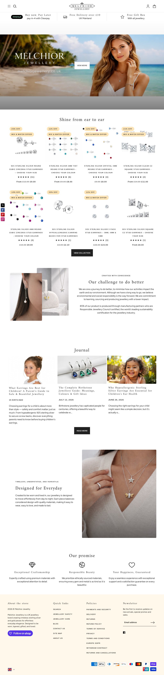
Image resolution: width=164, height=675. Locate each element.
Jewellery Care (61, 619)
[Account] (148, 6)
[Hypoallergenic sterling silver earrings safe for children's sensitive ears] (131, 370)
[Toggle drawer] (9, 6)
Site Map (57, 633)
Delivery (91, 614)
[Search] (15, 6)
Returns (90, 619)
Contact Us (59, 628)
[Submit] (153, 622)
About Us (58, 638)
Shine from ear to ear (82, 120)
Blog (55, 624)
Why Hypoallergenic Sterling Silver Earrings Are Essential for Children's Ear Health (130, 391)
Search (57, 609)
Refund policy (94, 624)
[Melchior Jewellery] (82, 6)
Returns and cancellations (101, 653)
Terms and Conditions (98, 638)
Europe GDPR (93, 643)
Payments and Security (98, 609)
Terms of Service (95, 629)
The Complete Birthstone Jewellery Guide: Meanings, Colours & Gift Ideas (77, 391)
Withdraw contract (96, 648)
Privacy (90, 633)
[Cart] (154, 6)
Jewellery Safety (62, 614)
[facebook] (124, 632)
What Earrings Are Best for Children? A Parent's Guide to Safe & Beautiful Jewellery (29, 391)
